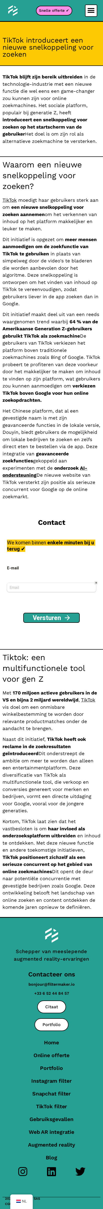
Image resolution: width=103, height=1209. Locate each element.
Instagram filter (51, 1081)
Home (51, 1042)
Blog (51, 1157)
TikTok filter (51, 1106)
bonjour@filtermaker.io (51, 984)
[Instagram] (23, 1171)
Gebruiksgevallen (52, 1119)
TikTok (9, 200)
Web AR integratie (51, 1132)
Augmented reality (51, 1145)
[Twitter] (80, 1171)
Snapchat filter (51, 1093)
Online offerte (52, 1055)
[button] (91, 11)
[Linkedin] (51, 1171)
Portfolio (51, 1068)
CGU (8, 1204)
